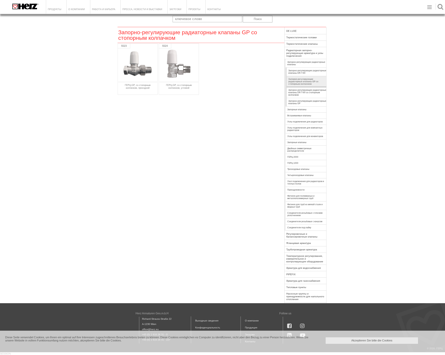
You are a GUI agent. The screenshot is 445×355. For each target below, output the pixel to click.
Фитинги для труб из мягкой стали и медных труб (305, 205)
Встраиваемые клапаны (299, 115)
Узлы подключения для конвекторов (305, 136)
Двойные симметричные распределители (299, 149)
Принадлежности (296, 190)
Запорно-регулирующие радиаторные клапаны (306, 63)
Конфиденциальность (207, 327)
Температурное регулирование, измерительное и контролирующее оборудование (304, 259)
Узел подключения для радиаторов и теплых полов (305, 182)
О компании (76, 9)
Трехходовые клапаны (298, 169)
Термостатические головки (301, 37)
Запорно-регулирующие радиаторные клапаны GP (307, 102)
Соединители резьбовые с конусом (304, 221)
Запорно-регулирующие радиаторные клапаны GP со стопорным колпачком (303, 81)
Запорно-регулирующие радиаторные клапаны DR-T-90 (307, 71)
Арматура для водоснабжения (303, 268)
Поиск (258, 19)
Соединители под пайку (299, 227)
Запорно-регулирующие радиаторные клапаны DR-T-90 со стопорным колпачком (307, 92)
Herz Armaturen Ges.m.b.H (152, 313)
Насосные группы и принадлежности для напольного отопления (305, 296)
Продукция (251, 327)
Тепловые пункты (296, 287)
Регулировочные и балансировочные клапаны (301, 235)
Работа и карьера (103, 9)
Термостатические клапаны (302, 43)
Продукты (54, 9)
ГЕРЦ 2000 (292, 157)
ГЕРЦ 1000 (292, 163)
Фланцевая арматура (298, 243)
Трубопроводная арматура (301, 249)
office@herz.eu (150, 329)
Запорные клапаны (296, 109)
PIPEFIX (291, 274)
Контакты (214, 9)
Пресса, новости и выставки (142, 9)
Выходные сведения (207, 320)
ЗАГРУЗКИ (175, 9)
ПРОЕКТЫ (194, 9)
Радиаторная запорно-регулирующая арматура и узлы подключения (304, 53)
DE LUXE (291, 31)
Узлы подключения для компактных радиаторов (304, 129)
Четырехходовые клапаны (300, 175)
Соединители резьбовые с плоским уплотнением (304, 214)
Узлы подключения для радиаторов (305, 121)
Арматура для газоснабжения (303, 280)
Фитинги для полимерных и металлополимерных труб (300, 197)
